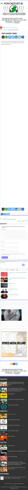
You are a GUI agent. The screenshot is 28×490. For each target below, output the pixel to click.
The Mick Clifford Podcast (14, 419)
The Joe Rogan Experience (13, 294)
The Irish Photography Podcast (9, 219)
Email (2, 245)
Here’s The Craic (11, 414)
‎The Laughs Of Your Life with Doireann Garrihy (17, 272)
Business (6, 29)
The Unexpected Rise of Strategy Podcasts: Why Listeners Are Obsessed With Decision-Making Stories (17, 389)
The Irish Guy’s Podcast (13, 405)
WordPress (11, 483)
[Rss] (11, 364)
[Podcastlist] (14, 8)
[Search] (23, 265)
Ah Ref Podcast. (11, 283)
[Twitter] (16, 364)
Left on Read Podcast (13, 456)
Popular (2, 269)
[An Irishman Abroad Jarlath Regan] (3, 401)
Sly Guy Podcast (11, 436)
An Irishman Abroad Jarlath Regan (16, 399)
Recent (7, 269)
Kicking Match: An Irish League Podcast (10, 27)
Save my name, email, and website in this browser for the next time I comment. (13, 254)
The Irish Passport (21, 221)
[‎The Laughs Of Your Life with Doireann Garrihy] (4, 274)
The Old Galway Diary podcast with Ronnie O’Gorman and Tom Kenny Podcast (16, 383)
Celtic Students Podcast (13, 430)
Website (3, 249)
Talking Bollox (11, 394)
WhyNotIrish (21, 483)
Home (2, 29)
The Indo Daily (11, 445)
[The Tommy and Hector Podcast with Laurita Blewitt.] (4, 280)
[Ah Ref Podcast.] (4, 285)
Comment (3, 229)
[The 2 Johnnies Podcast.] (4, 291)
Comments (12, 269)
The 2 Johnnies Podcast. (13, 289)
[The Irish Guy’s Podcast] (3, 406)
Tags (17, 269)
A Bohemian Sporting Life (14, 425)
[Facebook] (14, 364)
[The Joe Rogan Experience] (4, 296)
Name (2, 241)
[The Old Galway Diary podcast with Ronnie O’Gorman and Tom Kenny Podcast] (3, 384)
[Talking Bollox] (3, 395)
